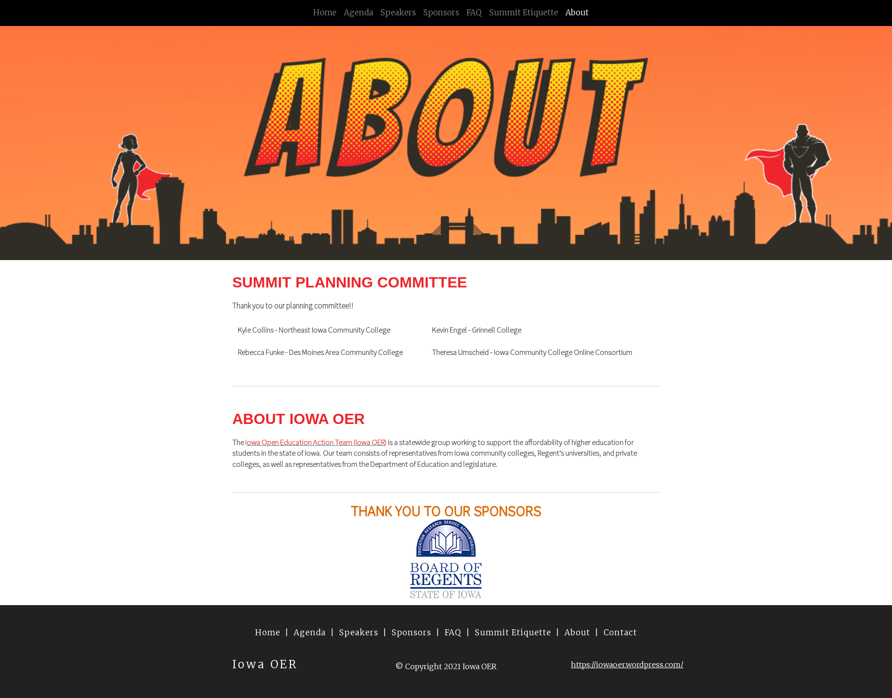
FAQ (474, 12)
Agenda (358, 12)
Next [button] (871, 559)
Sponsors (441, 12)
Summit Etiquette (523, 12)
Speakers (398, 12)
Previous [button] (21, 559)
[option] (446, 558)
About (577, 12)
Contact (620, 632)
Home (324, 12)
